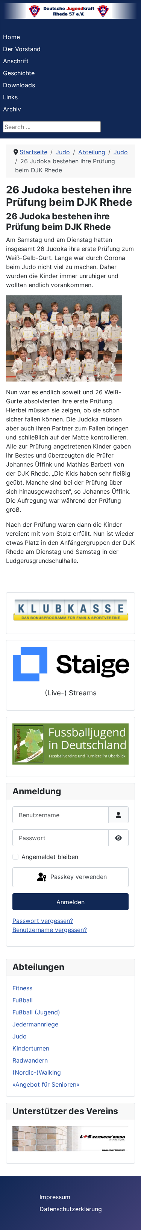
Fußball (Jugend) (36, 1012)
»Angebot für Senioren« (46, 1084)
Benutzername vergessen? (49, 930)
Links (10, 97)
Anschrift (16, 61)
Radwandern (30, 1060)
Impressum (54, 1197)
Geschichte (19, 73)
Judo (19, 1036)
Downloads (19, 85)
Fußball (22, 1000)
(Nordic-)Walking (36, 1072)
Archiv (12, 109)
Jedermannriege (35, 1024)
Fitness (22, 988)
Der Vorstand (22, 49)
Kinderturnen (30, 1048)
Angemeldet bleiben (49, 857)
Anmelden (70, 902)
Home (11, 37)
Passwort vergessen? (42, 920)
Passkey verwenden (78, 876)
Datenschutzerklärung (70, 1209)
